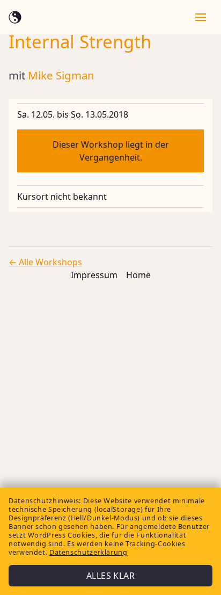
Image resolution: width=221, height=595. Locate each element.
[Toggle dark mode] (15, 17)
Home (138, 275)
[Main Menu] (199, 17)
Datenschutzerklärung (88, 552)
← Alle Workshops (45, 262)
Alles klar (110, 576)
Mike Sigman (61, 75)
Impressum (94, 275)
